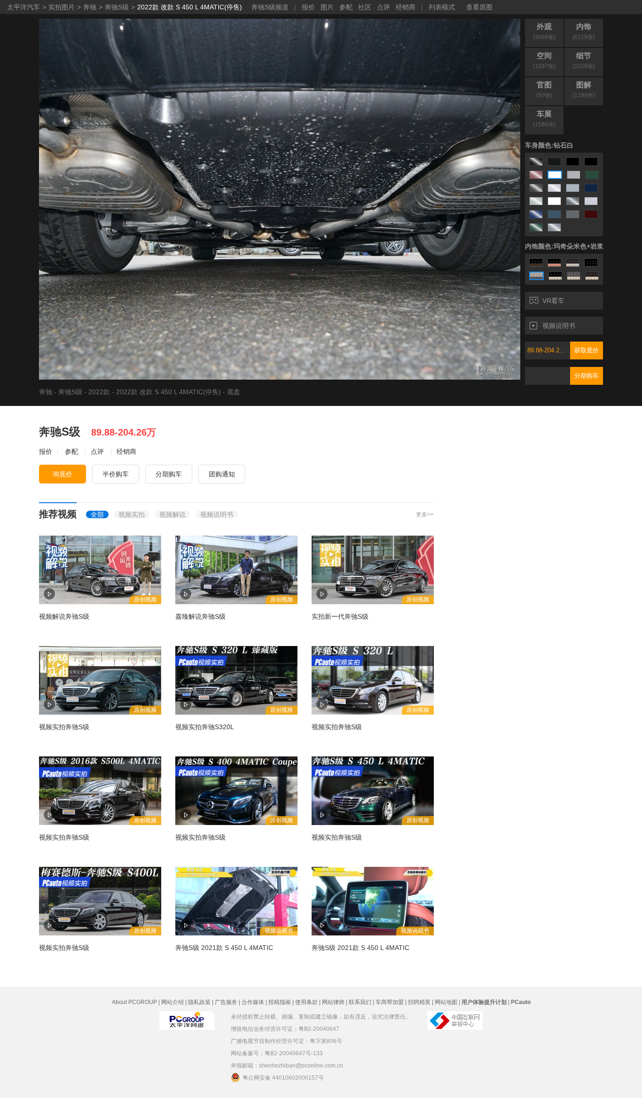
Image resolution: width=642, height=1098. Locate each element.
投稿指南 (279, 1002)
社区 (364, 7)
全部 (97, 514)
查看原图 (479, 7)
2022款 (99, 392)
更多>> (425, 514)
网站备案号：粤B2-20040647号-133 (277, 1053)
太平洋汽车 (23, 7)
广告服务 (226, 1002)
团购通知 (222, 474)
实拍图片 (61, 7)
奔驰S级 (117, 7)
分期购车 (586, 375)
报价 (308, 7)
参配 (345, 7)
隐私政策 (199, 1002)
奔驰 (89, 7)
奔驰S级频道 (270, 7)
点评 (383, 7)
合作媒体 (253, 1002)
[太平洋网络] (187, 1020)
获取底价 (586, 350)
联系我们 (360, 1002)
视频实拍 (131, 514)
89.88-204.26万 (548, 350)
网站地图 (446, 1002)
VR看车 (553, 300)
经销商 (405, 7)
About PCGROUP (134, 1002)
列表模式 (442, 7)
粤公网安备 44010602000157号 (283, 1078)
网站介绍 (172, 1002)
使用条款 (306, 1002)
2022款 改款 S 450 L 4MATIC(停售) (189, 7)
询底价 (62, 474)
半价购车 (115, 474)
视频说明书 (558, 325)
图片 (327, 7)
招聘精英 (419, 1002)
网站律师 (333, 1002)
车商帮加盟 (390, 1002)
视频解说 (172, 514)
